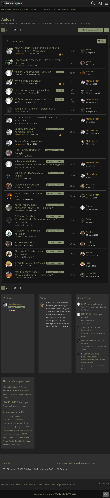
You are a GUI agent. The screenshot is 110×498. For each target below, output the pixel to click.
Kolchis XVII (91, 184)
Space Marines (8, 437)
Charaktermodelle (24, 394)
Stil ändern (104, 483)
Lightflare (18, 199)
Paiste (17, 266)
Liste (4, 430)
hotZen (17, 156)
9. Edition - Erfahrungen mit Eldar (28, 232)
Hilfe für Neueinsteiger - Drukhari (33, 99)
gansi (88, 61)
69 (15, 29)
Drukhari (7, 406)
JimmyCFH (91, 273)
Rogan (17, 178)
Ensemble (17, 416)
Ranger (17, 434)
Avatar (5, 394)
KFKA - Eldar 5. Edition (91, 303)
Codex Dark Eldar (15, 398)
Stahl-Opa (90, 71)
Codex (5, 397)
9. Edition (60, 129)
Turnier (11, 441)
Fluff (23, 416)
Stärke (26, 437)
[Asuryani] (51, 129)
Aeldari (10, 387)
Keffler (17, 257)
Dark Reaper (23, 402)
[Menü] (106, 3)
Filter (103, 41)
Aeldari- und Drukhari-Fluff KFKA (33, 71)
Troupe (5, 441)
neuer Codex (28, 430)
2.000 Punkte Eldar (25, 242)
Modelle (10, 430)
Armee (6, 390)
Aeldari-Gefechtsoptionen (29, 141)
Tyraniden (19, 441)
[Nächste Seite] (20, 30)
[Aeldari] (60, 72)
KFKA (28, 426)
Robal (88, 49)
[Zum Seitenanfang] (106, 494)
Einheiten (24, 406)
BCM (10, 394)
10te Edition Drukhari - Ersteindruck (35, 108)
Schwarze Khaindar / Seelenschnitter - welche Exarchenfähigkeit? (39, 163)
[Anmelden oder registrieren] (99, 3)
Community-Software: (55, 494)
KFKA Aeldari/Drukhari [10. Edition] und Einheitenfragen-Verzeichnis (37, 49)
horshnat (18, 167)
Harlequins (18, 423)
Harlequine (8, 423)
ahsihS (17, 278)
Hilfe (26, 423)
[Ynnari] (52, 242)
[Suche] (93, 3)
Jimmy (17, 427)
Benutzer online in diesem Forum (76, 463)
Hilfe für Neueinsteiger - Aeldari (32, 90)
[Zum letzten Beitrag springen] (82, 51)
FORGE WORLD (8, 420)
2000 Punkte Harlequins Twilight (28, 151)
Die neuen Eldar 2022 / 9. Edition (29, 174)
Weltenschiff (16, 444)
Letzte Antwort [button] (16, 41)
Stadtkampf (19, 437)
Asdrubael (25, 390)
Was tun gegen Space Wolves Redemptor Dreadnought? (34, 273)
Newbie (5, 434)
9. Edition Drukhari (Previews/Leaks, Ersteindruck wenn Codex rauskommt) (39, 219)
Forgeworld (19, 420)
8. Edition (60, 205)
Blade (15, 394)
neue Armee (18, 430)
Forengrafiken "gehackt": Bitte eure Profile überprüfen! (38, 61)
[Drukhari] (59, 99)
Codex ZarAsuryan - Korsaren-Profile (25, 130)
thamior (89, 90)
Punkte (11, 434)
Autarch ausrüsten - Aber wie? (29, 195)
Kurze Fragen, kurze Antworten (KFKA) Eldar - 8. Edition (34, 206)
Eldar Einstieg (8, 416)
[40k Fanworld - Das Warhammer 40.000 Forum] (12, 3)
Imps (13, 427)
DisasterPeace (20, 210)
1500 (5, 387)
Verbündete (7, 444)
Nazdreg (90, 232)
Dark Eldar (10, 402)
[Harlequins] (50, 150)
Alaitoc (15, 387)
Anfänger (22, 387)
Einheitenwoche (9, 412)
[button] (106, 30)
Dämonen (16, 406)
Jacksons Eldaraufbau (27, 184)
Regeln (24, 433)
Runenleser (19, 236)
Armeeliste (15, 390)
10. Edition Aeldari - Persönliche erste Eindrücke (36, 119)
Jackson (17, 187)
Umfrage (26, 441)
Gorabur (90, 206)
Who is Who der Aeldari (28, 80)
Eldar (19, 411)
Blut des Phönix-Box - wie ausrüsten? (29, 253)
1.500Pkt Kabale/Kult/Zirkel (30, 263)
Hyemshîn (6, 427)
